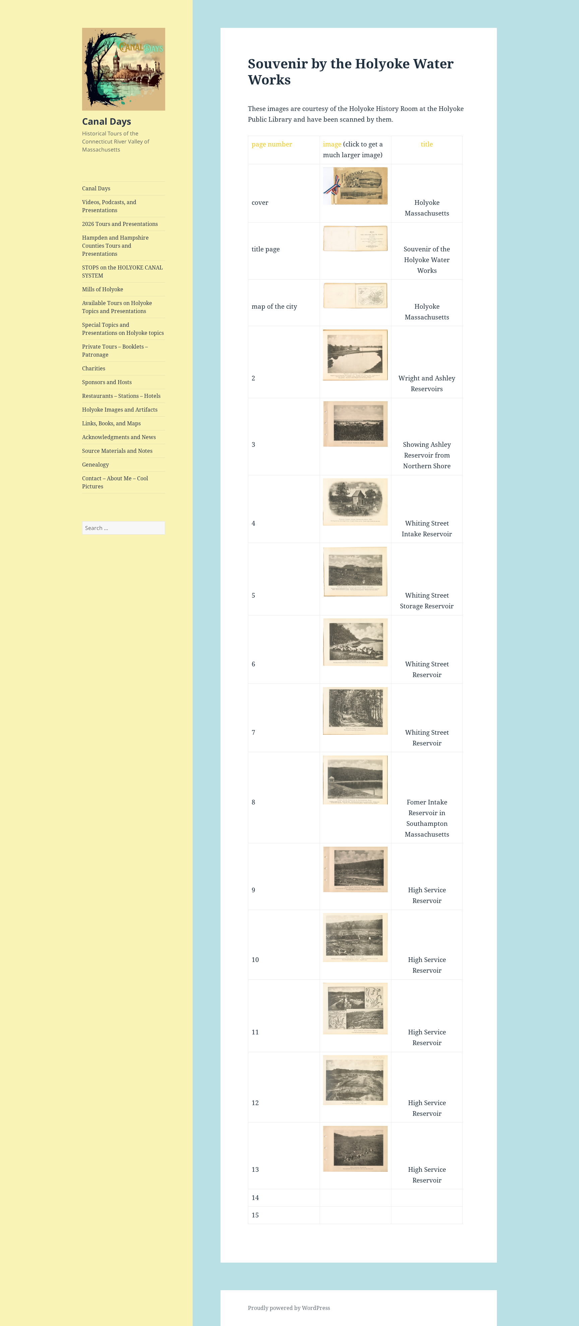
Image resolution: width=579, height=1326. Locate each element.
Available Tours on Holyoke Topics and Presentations (117, 307)
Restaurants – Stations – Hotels (121, 396)
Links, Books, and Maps (111, 423)
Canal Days (106, 121)
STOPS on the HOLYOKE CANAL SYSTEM (122, 271)
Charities (93, 368)
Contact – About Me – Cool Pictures (115, 482)
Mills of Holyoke (102, 289)
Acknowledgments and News (119, 437)
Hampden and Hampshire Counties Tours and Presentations (115, 245)
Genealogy (95, 464)
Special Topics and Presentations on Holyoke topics (123, 329)
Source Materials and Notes (117, 451)
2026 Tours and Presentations (120, 224)
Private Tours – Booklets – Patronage (115, 350)
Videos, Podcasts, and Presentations (109, 206)
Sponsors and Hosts (107, 382)
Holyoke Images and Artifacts (119, 409)
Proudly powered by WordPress (289, 1308)
